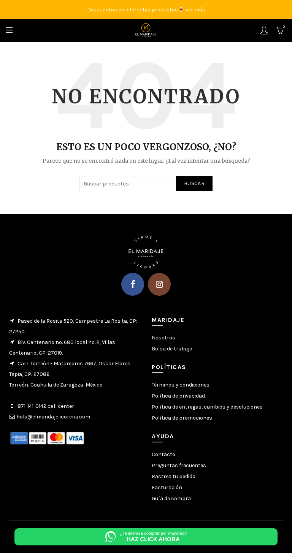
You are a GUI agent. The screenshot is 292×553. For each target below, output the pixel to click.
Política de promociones (182, 418)
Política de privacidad (178, 396)
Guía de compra (171, 498)
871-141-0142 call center (45, 406)
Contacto (163, 454)
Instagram (159, 284)
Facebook (132, 284)
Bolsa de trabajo (172, 348)
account (264, 30)
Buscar (194, 183)
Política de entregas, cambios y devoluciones (207, 407)
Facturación (167, 487)
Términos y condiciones (180, 385)
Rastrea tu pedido (173, 476)
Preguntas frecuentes (179, 465)
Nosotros (163, 337)
